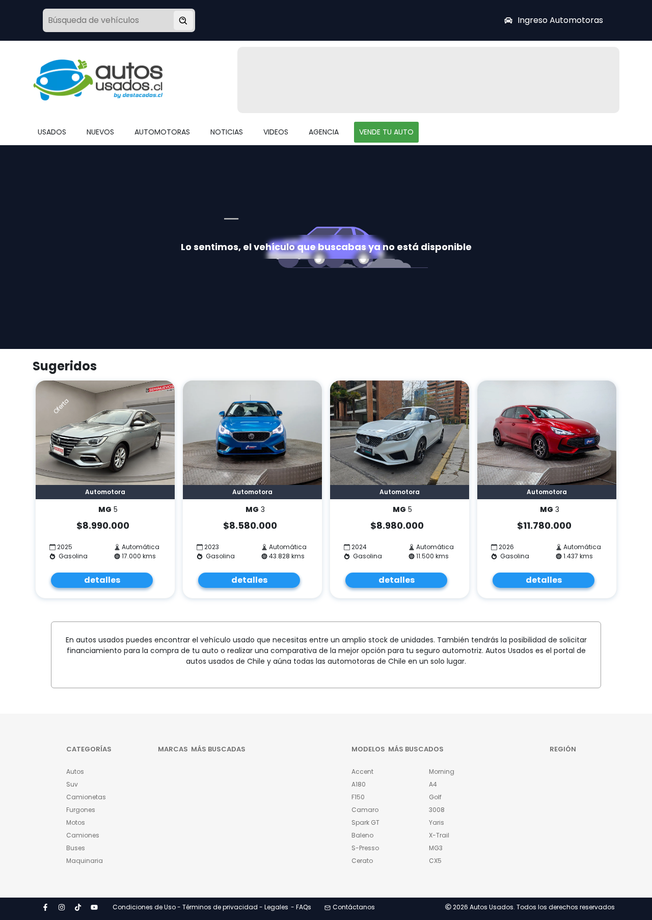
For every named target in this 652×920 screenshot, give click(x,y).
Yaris (436, 822)
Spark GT (365, 822)
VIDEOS (275, 132)
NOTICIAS (226, 132)
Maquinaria (84, 860)
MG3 (436, 848)
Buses (75, 848)
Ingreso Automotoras (560, 20)
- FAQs (301, 907)
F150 (358, 797)
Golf (435, 797)
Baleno (362, 835)
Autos (75, 771)
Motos (75, 822)
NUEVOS (100, 132)
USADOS (52, 132)
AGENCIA (324, 132)
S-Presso (365, 848)
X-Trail (439, 835)
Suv (72, 784)
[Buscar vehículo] (183, 20)
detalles (102, 580)
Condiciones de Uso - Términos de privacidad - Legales (200, 907)
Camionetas (86, 797)
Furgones (80, 809)
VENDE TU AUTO (386, 132)
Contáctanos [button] (354, 907)
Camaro (364, 809)
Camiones (82, 835)
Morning (441, 771)
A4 (433, 784)
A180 (358, 784)
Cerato (362, 860)
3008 (437, 809)
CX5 (435, 860)
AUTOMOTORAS (162, 132)
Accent (362, 771)
